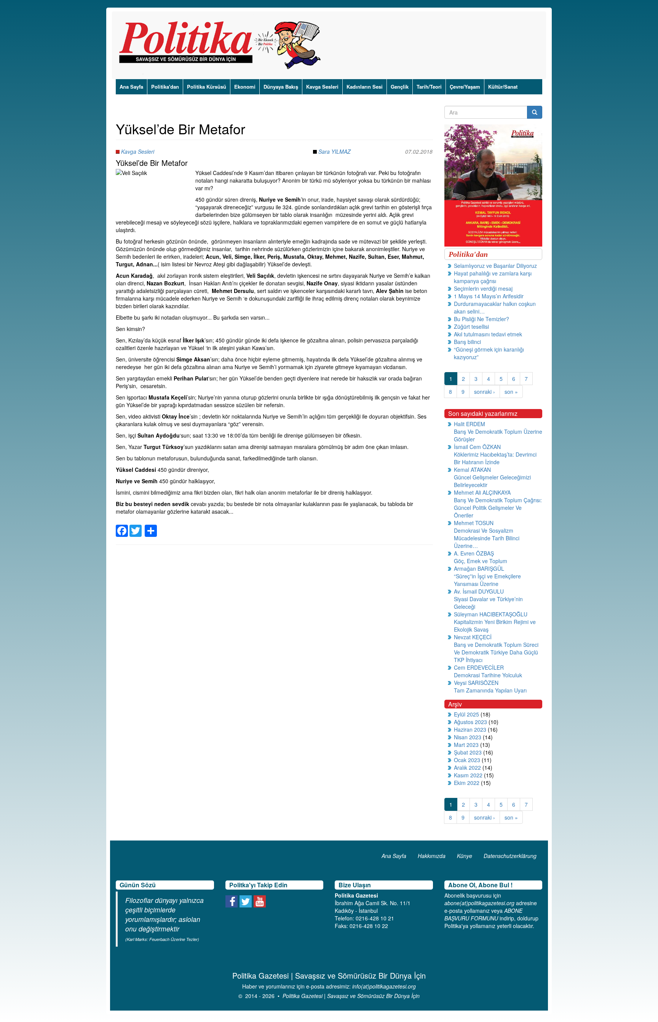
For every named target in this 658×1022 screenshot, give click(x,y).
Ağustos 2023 (470, 722)
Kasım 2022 (468, 775)
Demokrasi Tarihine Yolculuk (488, 675)
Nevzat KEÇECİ (473, 637)
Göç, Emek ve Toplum (480, 561)
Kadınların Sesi (365, 86)
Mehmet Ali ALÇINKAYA (482, 492)
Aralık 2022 (467, 767)
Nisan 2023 (467, 737)
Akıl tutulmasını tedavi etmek (488, 334)
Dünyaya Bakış (281, 86)
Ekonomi (245, 86)
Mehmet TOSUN (474, 523)
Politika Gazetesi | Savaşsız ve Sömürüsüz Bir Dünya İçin (351, 996)
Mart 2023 (466, 744)
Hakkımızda (432, 856)
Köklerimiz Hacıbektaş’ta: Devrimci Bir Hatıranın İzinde (495, 458)
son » (511, 391)
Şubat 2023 (468, 752)
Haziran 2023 (470, 729)
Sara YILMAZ (334, 151)
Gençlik (400, 86)
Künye (464, 856)
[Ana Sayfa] (222, 45)
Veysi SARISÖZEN (476, 682)
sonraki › (484, 391)
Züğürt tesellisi (471, 326)
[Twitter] (135, 526)
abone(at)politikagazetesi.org (479, 903)
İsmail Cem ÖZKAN (477, 447)
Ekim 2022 (466, 782)
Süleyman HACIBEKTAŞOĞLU (490, 614)
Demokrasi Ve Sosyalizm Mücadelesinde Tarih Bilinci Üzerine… (486, 538)
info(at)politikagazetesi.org (384, 986)
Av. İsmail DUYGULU (479, 591)
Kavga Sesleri (322, 86)
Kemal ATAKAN (472, 469)
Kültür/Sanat (502, 86)
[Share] (151, 526)
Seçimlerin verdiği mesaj (483, 288)
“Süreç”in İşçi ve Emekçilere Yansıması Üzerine (487, 579)
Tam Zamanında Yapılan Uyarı (490, 690)
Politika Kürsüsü (206, 86)
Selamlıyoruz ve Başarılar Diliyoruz (495, 265)
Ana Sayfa (131, 86)
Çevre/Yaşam (465, 86)
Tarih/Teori (429, 86)
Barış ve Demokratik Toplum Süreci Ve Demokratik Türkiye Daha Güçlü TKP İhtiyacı (496, 652)
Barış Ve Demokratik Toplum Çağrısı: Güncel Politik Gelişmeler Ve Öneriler (498, 507)
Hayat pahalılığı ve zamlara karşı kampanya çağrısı (493, 277)
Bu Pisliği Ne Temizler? (481, 319)
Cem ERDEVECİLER (479, 667)
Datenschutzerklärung (510, 856)
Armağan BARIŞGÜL (479, 568)
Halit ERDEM (469, 424)
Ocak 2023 (467, 760)
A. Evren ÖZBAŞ (474, 553)
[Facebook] (122, 526)
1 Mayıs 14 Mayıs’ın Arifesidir (489, 296)
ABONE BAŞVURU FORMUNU (483, 914)
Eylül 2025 (466, 714)
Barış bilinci (467, 341)
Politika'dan (165, 86)
